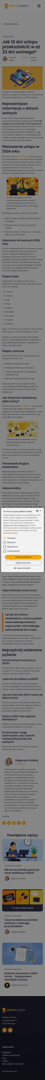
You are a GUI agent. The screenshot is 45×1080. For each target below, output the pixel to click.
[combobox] (37, 511)
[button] (22, 568)
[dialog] (22, 540)
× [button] (40, 511)
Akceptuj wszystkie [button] (23, 557)
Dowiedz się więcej (10, 533)
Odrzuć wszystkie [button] (23, 563)
